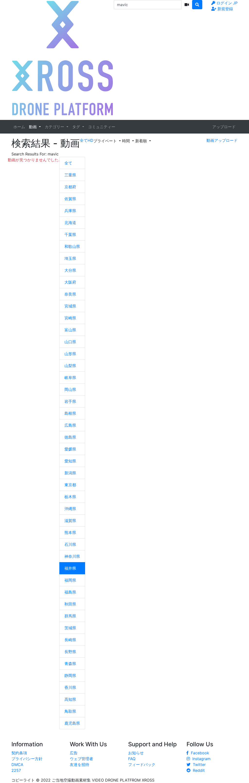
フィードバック (141, 764)
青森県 (70, 663)
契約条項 (19, 752)
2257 (16, 770)
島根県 (70, 413)
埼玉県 (70, 258)
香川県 (70, 687)
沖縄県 (70, 508)
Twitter (198, 764)
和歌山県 (72, 246)
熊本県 (70, 532)
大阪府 (70, 282)
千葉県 (70, 234)
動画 (33, 126)
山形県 (70, 353)
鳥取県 (70, 711)
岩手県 (70, 401)
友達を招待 (79, 764)
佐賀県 (70, 198)
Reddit (197, 770)
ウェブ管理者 (81, 758)
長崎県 (70, 639)
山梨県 (70, 365)
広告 (74, 752)
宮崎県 (70, 317)
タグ (76, 126)
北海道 (70, 222)
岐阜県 (70, 377)
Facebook (198, 752)
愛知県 (70, 461)
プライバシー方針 (27, 758)
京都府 (70, 186)
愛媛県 (70, 449)
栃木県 (70, 496)
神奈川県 (72, 556)
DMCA (17, 764)
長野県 (70, 651)
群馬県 (70, 615)
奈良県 (70, 294)
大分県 (70, 270)
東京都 (70, 484)
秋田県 (70, 604)
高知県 (70, 699)
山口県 (70, 341)
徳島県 (70, 437)
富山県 (70, 329)
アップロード (224, 126)
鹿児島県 (72, 723)
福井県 (70, 568)
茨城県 (70, 627)
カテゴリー (55, 126)
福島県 (70, 592)
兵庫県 (70, 210)
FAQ (131, 758)
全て (68, 163)
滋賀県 (70, 520)
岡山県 (70, 389)
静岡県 (70, 675)
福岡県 (70, 580)
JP (235, 2)
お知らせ (136, 752)
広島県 (70, 425)
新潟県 (70, 472)
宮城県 (70, 306)
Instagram (200, 758)
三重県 (70, 174)
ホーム (19, 126)
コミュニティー (101, 126)
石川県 (70, 544)
